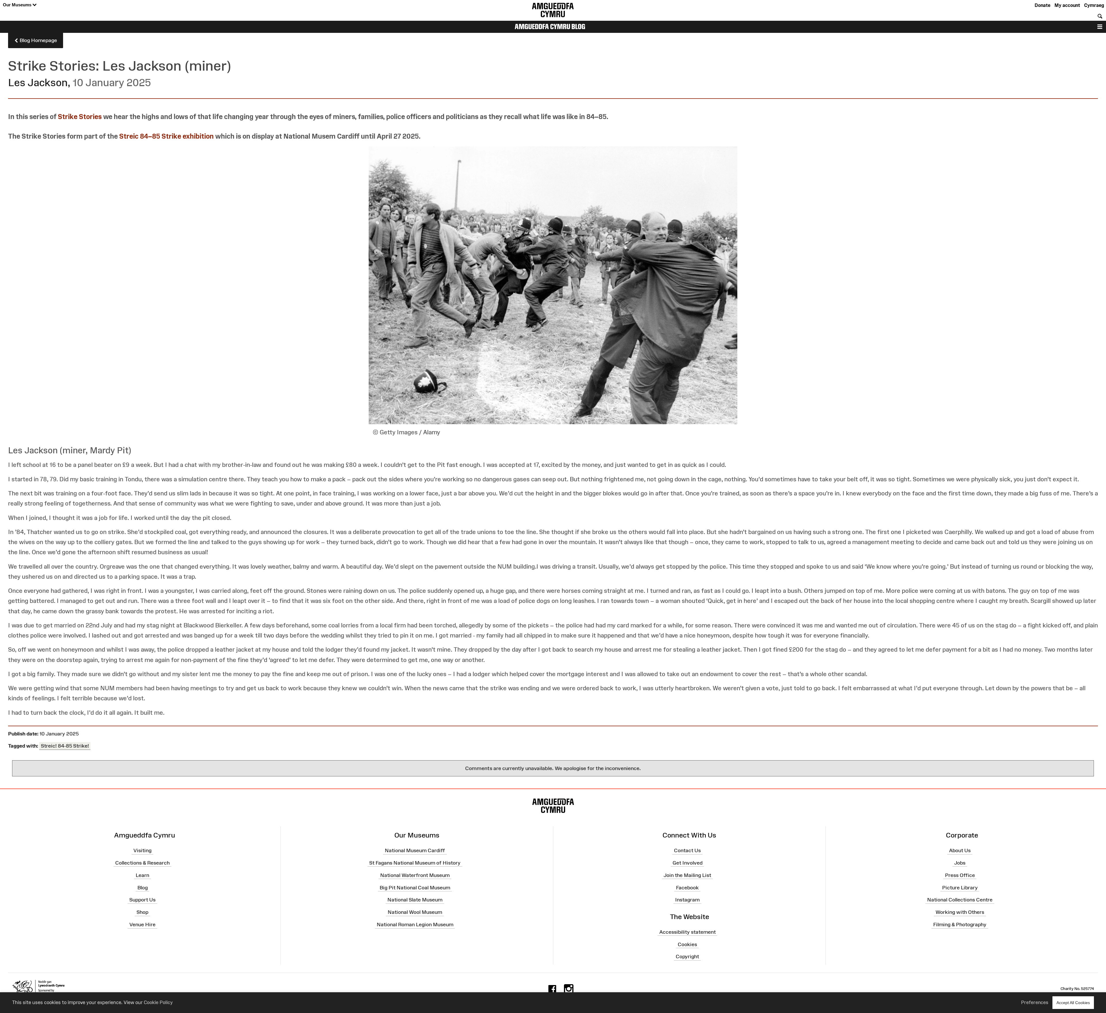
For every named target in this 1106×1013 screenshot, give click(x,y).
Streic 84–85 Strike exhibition (166, 136)
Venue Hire (142, 924)
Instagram (687, 900)
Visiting (142, 850)
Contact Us (687, 850)
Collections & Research (142, 863)
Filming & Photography (959, 924)
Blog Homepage (37, 40)
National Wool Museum (415, 912)
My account (1067, 5)
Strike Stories (80, 116)
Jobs (959, 863)
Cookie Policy (158, 1002)
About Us (960, 850)
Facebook (687, 887)
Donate (1042, 5)
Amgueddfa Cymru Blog (550, 26)
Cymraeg (1094, 5)
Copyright (687, 956)
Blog (142, 887)
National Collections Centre (960, 900)
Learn (142, 875)
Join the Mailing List (687, 875)
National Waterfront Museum (415, 875)
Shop (142, 912)
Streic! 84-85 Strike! (65, 746)
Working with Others (959, 912)
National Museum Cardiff (415, 850)
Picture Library (960, 887)
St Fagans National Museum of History (415, 863)
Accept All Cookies (1073, 1002)
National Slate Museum (414, 900)
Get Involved (687, 863)
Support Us (142, 900)
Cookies (687, 944)
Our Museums (18, 4)
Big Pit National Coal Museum (415, 887)
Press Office (960, 875)
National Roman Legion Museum (415, 924)
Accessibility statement (687, 932)
